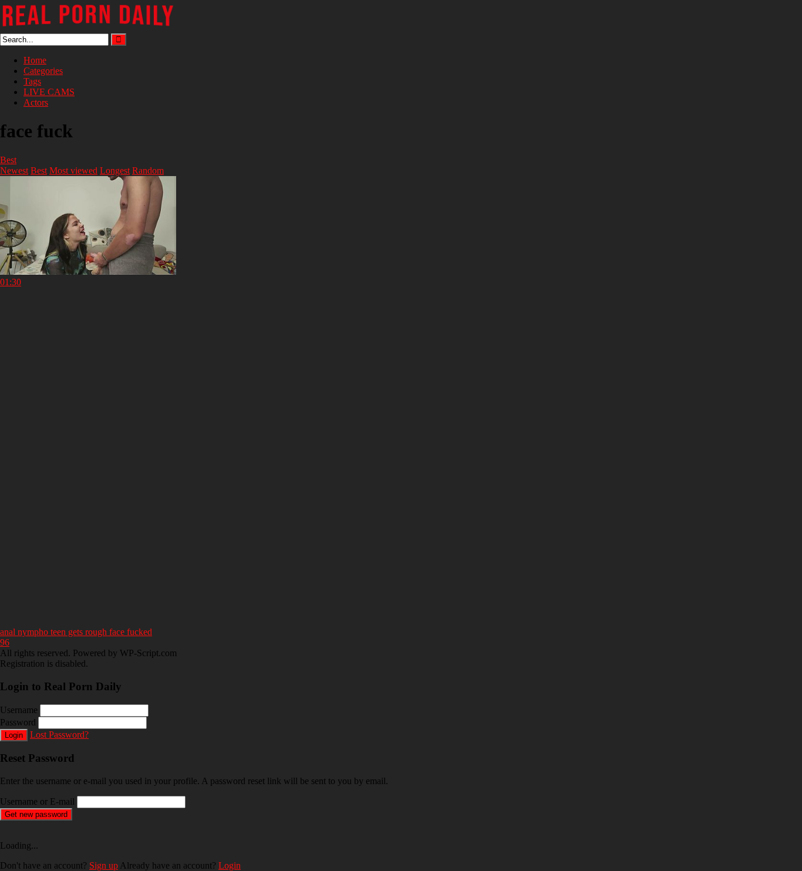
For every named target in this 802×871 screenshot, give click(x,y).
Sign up (103, 865)
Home (34, 60)
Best (8, 160)
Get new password (36, 814)
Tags (32, 81)
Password (18, 722)
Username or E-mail (37, 801)
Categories (43, 71)
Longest (115, 170)
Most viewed (73, 170)
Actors (35, 102)
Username (19, 710)
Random (148, 170)
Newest (14, 170)
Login (14, 735)
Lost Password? (59, 735)
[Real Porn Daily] (88, 28)
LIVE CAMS (49, 92)
